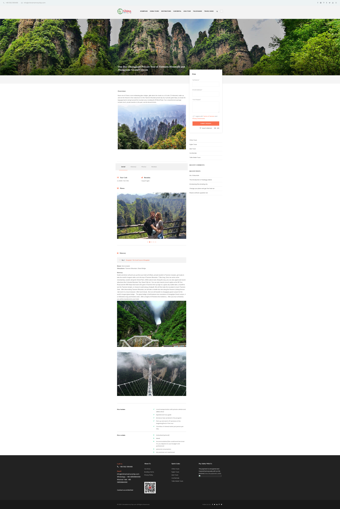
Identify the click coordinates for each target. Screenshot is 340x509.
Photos (143, 167)
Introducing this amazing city (198, 184)
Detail (123, 167)
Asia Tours (192, 149)
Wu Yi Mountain (194, 175)
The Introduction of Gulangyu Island (200, 180)
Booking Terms (149, 472)
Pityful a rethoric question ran (198, 193)
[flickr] (320, 3)
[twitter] (329, 3)
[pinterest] (323, 3)
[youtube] (333, 3)
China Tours (154, 11)
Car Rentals (193, 153)
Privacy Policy (148, 475)
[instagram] (336, 3)
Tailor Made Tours (194, 157)
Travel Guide (208, 11)
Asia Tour (187, 11)
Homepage (144, 11)
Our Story (147, 469)
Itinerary (133, 167)
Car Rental (177, 11)
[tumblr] (326, 3)
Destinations (166, 11)
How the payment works (213, 473)
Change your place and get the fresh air (201, 188)
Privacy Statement (198, 118)
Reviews (154, 167)
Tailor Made (197, 11)
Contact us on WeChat (125, 490)
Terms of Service (208, 116)
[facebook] (317, 3)
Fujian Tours (193, 144)
